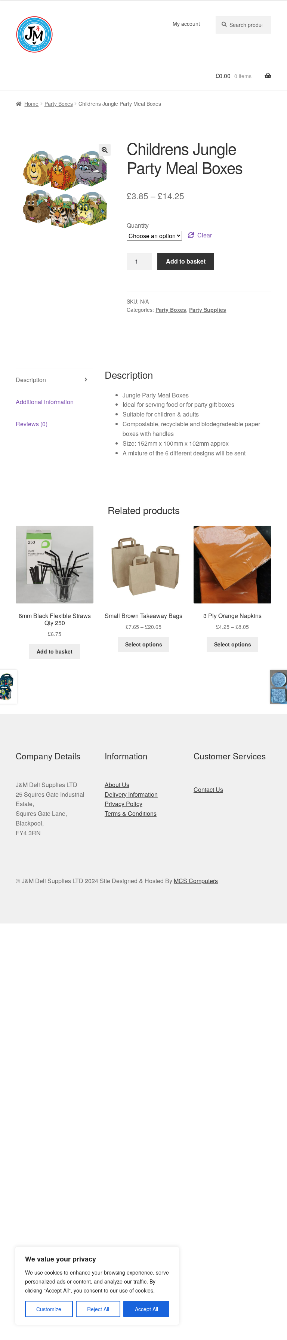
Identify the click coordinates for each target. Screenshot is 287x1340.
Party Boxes (58, 103)
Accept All (146, 1309)
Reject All (98, 1309)
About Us (117, 784)
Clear (204, 235)
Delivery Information (131, 794)
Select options (143, 644)
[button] (105, 150)
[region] (97, 1286)
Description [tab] (31, 379)
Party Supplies (207, 309)
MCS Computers (196, 880)
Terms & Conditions (131, 813)
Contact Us (208, 789)
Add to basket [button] (54, 651)
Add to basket (186, 261)
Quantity (138, 225)
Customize (48, 1309)
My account (186, 23)
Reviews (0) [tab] (31, 423)
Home (31, 103)
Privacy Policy (123, 803)
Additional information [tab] (45, 401)
